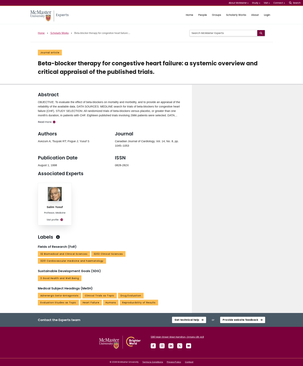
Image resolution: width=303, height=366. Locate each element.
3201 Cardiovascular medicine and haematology (72, 260)
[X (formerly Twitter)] (179, 345)
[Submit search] (261, 33)
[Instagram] (162, 345)
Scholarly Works (236, 15)
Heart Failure (91, 302)
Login (267, 15)
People (202, 15)
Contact (189, 361)
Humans (111, 302)
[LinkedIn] (170, 345)
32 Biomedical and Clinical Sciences (63, 254)
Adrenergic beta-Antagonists (59, 295)
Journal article (49, 52)
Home (189, 15)
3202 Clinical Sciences (108, 254)
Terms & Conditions (152, 361)
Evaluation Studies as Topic (58, 302)
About (255, 15)
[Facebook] (153, 345)
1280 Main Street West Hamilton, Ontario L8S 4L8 (177, 337)
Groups (216, 15)
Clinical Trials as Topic (99, 295)
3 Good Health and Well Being (59, 278)
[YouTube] (188, 345)
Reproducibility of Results (138, 302)
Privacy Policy (174, 361)
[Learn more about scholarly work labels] (58, 237)
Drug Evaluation (131, 295)
